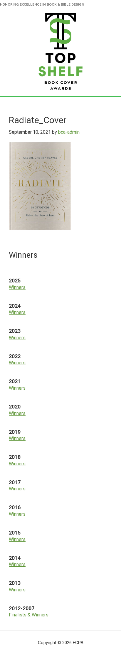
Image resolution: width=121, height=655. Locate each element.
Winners (17, 287)
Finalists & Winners (28, 615)
